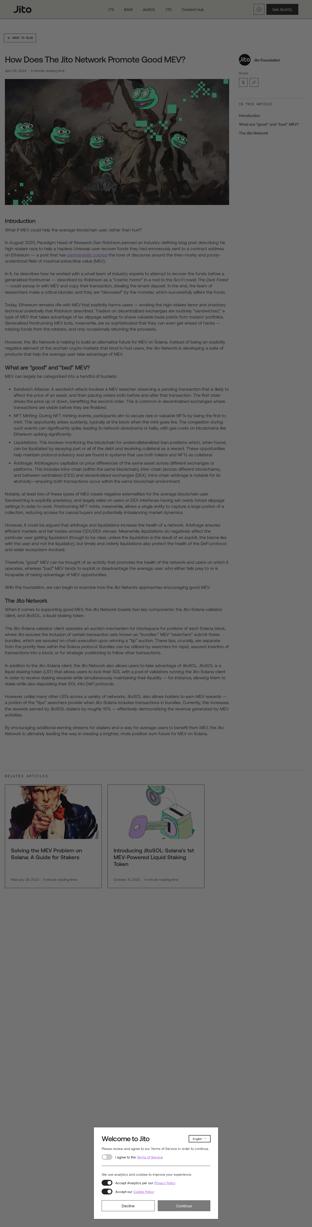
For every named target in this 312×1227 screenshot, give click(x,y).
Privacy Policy (165, 1183)
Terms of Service (150, 1157)
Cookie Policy (143, 1192)
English (197, 1138)
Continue (184, 1205)
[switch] (107, 1157)
